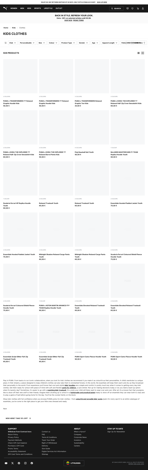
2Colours (6, 96)
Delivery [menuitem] (45, 446)
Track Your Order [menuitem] (48, 440)
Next (5, 409)
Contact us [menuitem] (46, 432)
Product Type (66, 43)
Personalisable (26, 43)
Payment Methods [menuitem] (15, 440)
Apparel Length (108, 43)
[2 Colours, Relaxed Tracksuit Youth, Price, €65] (56, 184)
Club (11, 43)
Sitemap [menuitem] (45, 454)
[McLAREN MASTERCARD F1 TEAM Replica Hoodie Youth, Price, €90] (128, 134)
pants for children (69, 388)
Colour (51, 43)
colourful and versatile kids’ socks (89, 399)
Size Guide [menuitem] (46, 449)
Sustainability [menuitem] (79, 443)
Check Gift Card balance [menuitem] (17, 443)
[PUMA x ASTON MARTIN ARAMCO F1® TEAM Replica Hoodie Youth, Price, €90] (56, 288)
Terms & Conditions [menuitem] (49, 437)
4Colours (78, 147)
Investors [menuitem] (77, 440)
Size (40, 43)
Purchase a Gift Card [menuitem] (16, 446)
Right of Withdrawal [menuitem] (49, 443)
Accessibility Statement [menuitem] (17, 451)
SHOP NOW (68, 20)
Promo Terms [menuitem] (13, 449)
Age (93, 43)
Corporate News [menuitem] (80, 437)
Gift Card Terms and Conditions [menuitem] (20, 454)
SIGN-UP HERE (102, 2)
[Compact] (139, 53)
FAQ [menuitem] (43, 434)
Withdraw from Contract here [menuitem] (19, 432)
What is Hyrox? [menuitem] (80, 432)
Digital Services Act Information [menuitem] (54, 451)
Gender (82, 43)
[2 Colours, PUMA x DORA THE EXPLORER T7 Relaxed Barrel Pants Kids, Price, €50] (56, 134)
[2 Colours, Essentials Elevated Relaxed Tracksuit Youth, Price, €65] (92, 288)
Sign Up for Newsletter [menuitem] (116, 432)
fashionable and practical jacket (82, 393)
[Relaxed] (143, 53)
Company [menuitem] (77, 434)
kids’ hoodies (70, 385)
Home (6, 28)
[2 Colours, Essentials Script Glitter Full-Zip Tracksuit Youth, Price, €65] (20, 339)
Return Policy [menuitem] (13, 434)
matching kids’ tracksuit (56, 390)
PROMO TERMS (78, 20)
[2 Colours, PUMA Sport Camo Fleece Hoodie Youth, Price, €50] (92, 337)
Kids (14, 28)
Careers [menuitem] (77, 446)
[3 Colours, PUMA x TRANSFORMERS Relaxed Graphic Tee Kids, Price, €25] (92, 83)
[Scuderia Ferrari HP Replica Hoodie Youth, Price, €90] (20, 185)
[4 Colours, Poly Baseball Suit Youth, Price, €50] (92, 133)
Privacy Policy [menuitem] (13, 437)
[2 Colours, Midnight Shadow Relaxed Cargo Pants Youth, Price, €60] (56, 236)
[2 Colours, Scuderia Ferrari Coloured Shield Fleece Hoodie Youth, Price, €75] (128, 236)
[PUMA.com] (4, 8)
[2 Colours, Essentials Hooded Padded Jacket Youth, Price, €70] (128, 184)
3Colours (78, 96)
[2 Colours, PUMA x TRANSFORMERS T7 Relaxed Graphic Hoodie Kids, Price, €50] (20, 83)
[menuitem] (14, 8)
